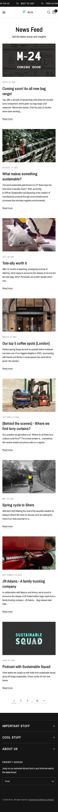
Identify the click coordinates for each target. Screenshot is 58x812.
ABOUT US (10, 749)
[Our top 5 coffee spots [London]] (29, 315)
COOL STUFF (11, 737)
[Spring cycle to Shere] (29, 476)
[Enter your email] (52, 781)
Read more (7, 119)
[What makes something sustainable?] (29, 145)
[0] (53, 12)
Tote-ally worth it (14, 263)
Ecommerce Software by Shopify (41, 799)
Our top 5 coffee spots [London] (26, 343)
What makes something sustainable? (19, 176)
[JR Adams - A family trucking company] (29, 553)
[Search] (48, 12)
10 (37, 700)
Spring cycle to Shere (18, 504)
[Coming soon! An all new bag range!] (29, 60)
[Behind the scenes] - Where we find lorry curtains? (25, 426)
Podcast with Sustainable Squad (26, 666)
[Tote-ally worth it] (29, 234)
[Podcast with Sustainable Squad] (29, 638)
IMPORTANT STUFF (16, 726)
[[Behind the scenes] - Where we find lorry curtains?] (29, 395)
